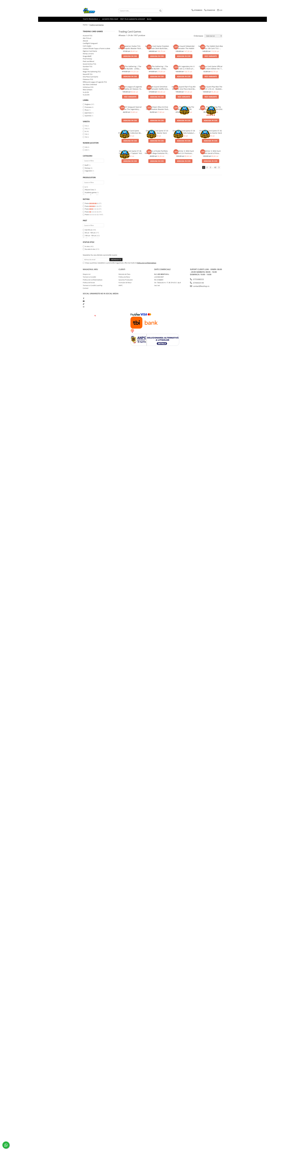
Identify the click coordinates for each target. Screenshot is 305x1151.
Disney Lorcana (88, 53)
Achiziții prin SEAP (110, 19)
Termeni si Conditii (89, 277)
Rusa (86, 110)
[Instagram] (83, 307)
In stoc (87, 246)
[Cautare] (160, 11)
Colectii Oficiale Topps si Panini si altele (96, 48)
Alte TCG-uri (87, 38)
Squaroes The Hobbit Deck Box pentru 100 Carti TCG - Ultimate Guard (210, 47)
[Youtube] (83, 301)
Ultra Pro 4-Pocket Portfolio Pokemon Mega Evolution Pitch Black (157, 152)
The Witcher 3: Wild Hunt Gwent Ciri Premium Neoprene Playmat (184, 152)
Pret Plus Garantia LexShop (132, 19)
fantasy (87, 168)
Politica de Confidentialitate (146, 263)
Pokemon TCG (88, 79)
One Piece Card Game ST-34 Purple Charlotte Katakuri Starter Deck (184, 132)
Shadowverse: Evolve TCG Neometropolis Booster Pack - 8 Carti (130, 47)
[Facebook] (83, 298)
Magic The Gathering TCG (92, 72)
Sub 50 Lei (88, 230)
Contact (85, 288)
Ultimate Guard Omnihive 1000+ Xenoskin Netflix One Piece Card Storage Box (157, 88)
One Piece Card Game (90, 77)
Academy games (91, 192)
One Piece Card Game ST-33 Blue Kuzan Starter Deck (157, 132)
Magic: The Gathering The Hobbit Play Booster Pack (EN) (210, 108)
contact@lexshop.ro (201, 286)
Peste (87, 203)
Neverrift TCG (87, 74)
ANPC (121, 285)
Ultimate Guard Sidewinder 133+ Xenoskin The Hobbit (184, 47)
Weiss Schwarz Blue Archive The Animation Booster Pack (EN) (157, 108)
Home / (86, 25)
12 (86, 126)
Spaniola (88, 116)
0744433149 (198, 283)
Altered (85, 41)
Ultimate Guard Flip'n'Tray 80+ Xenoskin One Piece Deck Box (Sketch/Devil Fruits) (184, 88)
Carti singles (87, 46)
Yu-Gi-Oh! (86, 95)
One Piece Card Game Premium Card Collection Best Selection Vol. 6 (130, 132)
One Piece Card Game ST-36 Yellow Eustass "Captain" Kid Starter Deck (130, 152)
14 (86, 134)
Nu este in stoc (90, 249)
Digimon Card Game (90, 51)
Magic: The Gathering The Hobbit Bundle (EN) (183, 108)
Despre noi (86, 274)
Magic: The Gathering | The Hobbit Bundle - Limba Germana (157, 67)
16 (86, 137)
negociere (88, 171)
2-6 (86, 147)
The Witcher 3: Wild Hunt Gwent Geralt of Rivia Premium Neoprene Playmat (210, 152)
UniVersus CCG (88, 87)
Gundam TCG (87, 66)
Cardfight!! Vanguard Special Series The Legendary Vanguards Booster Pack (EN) (130, 108)
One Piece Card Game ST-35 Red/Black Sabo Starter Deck (210, 132)
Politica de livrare (89, 282)
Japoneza (88, 113)
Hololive (86, 69)
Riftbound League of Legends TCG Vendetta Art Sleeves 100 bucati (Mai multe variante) (130, 88)
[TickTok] (83, 304)
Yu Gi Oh (86, 92)
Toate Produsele (90, 19)
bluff (86, 165)
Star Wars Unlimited (90, 84)
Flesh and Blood (88, 61)
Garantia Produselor (126, 280)
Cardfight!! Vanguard (90, 43)
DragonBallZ (87, 56)
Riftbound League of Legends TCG (95, 82)
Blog (149, 19)
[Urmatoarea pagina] (218, 167)
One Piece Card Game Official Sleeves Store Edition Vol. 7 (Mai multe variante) (210, 67)
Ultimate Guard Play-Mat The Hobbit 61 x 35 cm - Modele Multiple (210, 88)
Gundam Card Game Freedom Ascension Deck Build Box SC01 (157, 47)
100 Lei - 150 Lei (90, 235)
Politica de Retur (124, 277)
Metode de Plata (124, 274)
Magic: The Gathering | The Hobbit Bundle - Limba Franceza (130, 67)
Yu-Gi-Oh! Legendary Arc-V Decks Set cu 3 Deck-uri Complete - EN (183, 67)
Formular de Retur (125, 282)
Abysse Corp (89, 190)
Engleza (87, 104)
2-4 (86, 150)
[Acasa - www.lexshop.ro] (95, 11)
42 (215, 167)
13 (86, 128)
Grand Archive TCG (89, 64)
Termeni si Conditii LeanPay (92, 285)
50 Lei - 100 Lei (90, 233)
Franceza (88, 107)
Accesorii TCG (87, 35)
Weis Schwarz (87, 90)
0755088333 (198, 279)
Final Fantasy (87, 59)
